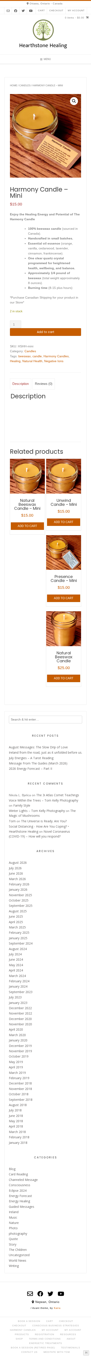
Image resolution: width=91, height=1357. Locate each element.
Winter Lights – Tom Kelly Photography (37, 811)
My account (76, 10)
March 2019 (17, 1073)
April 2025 (16, 922)
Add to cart (45, 332)
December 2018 (20, 1083)
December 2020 (20, 1019)
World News (17, 1260)
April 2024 (16, 970)
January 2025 (18, 938)
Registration (44, 1334)
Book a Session (29, 1321)
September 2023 (20, 992)
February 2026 (19, 884)
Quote (13, 1239)
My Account (50, 1330)
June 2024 (16, 959)
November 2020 (20, 1024)
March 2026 (17, 879)
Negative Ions (53, 361)
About (71, 1339)
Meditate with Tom (57, 1352)
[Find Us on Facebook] (15, 10)
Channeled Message (23, 1180)
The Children (18, 1250)
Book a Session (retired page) (33, 1347)
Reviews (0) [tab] (43, 384)
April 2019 (16, 1067)
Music (13, 1217)
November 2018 (20, 1089)
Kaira (57, 1308)
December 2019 (20, 1046)
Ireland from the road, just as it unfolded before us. (45, 752)
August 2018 (18, 1105)
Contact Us (29, 1352)
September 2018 (20, 1099)
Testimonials (70, 1347)
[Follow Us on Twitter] (23, 10)
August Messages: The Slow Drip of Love (38, 747)
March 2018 (17, 1132)
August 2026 (18, 862)
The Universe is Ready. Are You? (44, 821)
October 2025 (18, 900)
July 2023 (15, 997)
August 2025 (18, 911)
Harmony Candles (56, 356)
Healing (15, 361)
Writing (14, 1266)
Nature (14, 1223)
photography (18, 1233)
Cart (41, 10)
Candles (24, 85)
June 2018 (16, 1116)
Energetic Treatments (45, 1343)
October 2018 (18, 1094)
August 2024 (18, 949)
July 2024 (15, 954)
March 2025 (17, 927)
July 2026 (15, 868)
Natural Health (32, 361)
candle (37, 356)
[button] (74, 101)
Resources (68, 1334)
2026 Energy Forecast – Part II (30, 768)
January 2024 (18, 986)
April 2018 (16, 1126)
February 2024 (19, 981)
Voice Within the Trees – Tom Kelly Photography (43, 800)
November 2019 (20, 1051)
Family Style (21, 805)
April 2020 (16, 1029)
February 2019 (19, 1078)
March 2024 (17, 976)
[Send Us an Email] (8, 10)
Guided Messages (21, 1207)
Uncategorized (19, 1255)
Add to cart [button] (27, 526)
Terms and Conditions (45, 1339)
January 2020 (18, 1040)
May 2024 (16, 965)
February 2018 (19, 1137)
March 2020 (17, 1035)
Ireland (14, 1212)
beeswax (24, 356)
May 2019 (16, 1062)
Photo (13, 1228)
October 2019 (18, 1056)
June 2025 (16, 916)
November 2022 (20, 1013)
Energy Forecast (20, 1196)
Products (22, 1334)
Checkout (56, 10)
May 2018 (16, 1121)
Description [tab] (20, 384)
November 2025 (20, 895)
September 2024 (20, 943)
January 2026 (18, 889)
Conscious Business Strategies (55, 1325)
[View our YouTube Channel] (31, 10)
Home (13, 85)
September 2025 (20, 905)
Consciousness (19, 1185)
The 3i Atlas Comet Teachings (57, 795)
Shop (19, 1339)
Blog (12, 1169)
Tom (12, 821)
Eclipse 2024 (18, 1190)
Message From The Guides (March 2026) (38, 763)
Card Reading (18, 1174)
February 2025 (19, 932)
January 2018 (18, 1143)
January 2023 (18, 1003)
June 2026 (16, 873)
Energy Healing (19, 1201)
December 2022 (20, 1008)
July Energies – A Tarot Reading (31, 758)
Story (12, 1244)
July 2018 (15, 1110)
